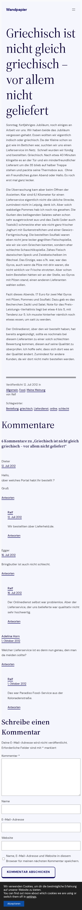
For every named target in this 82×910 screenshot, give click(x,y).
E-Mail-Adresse (13, 819)
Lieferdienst (41, 408)
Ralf (10, 512)
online (53, 408)
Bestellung (12, 408)
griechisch (26, 408)
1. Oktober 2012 (11, 641)
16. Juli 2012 (9, 555)
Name (6, 801)
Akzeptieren (13, 903)
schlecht (64, 408)
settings (31, 896)
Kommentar (11, 756)
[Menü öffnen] (73, 9)
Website (7, 838)
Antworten (8, 497)
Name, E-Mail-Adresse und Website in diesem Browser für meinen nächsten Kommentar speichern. (42, 858)
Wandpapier (16, 9)
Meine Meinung (36, 390)
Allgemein (12, 390)
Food (22, 390)
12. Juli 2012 (9, 466)
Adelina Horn (11, 636)
